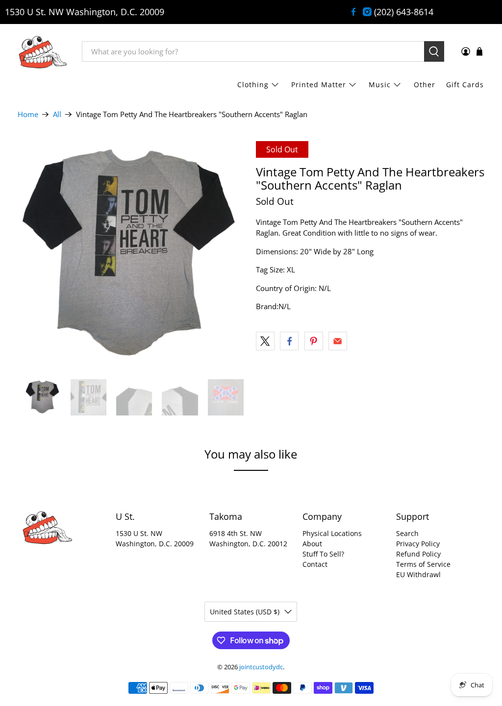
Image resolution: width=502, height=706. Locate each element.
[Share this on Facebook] (289, 341)
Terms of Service (423, 564)
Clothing (253, 84)
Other (424, 84)
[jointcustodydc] (42, 51)
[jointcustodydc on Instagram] (367, 11)
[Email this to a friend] (337, 341)
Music (380, 84)
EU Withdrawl (418, 574)
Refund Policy (418, 554)
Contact (314, 564)
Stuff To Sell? (323, 554)
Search (407, 533)
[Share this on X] (265, 341)
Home (28, 114)
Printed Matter (318, 84)
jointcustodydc (261, 667)
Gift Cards (465, 84)
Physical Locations (332, 533)
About (312, 543)
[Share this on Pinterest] (313, 341)
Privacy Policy (418, 543)
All (57, 114)
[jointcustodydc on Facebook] (353, 11)
